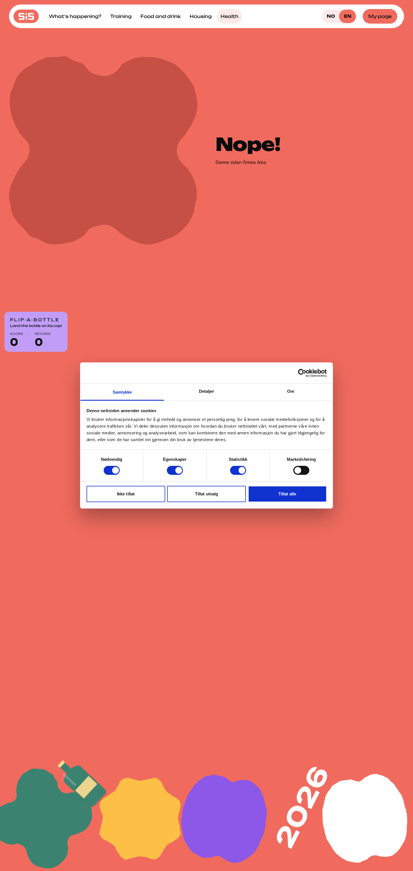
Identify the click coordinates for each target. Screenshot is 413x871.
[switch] (175, 470)
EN (347, 16)
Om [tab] (290, 391)
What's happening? (75, 16)
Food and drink (160, 16)
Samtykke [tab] (122, 392)
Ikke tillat (126, 493)
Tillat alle (287, 493)
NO (331, 16)
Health (230, 16)
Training (120, 16)
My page (380, 16)
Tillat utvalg (206, 493)
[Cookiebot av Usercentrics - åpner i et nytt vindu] (302, 373)
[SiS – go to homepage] (26, 16)
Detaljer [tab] (206, 391)
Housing (201, 16)
